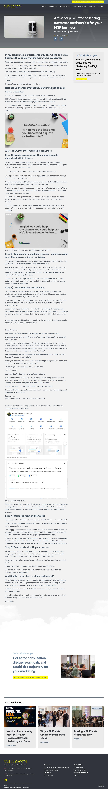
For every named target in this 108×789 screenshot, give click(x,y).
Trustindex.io (31, 538)
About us (44, 6)
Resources (92, 6)
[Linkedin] (5, 780)
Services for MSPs (65, 6)
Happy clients (53, 6)
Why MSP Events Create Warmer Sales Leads (52, 734)
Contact (100, 6)
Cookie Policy (101, 786)
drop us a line (51, 585)
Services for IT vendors (79, 6)
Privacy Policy (101, 785)
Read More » (11, 745)
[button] (55, 39)
